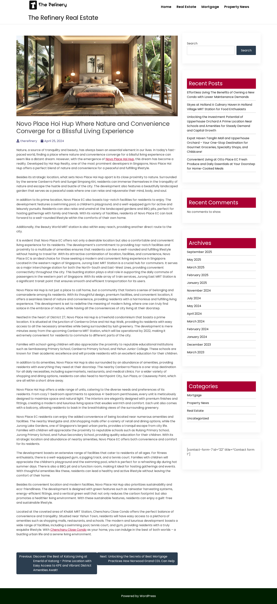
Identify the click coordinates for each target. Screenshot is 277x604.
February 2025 (197, 275)
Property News (236, 6)
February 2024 (198, 329)
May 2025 (194, 259)
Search (192, 43)
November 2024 (199, 290)
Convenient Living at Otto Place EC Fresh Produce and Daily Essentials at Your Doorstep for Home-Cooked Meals (221, 164)
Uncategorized (198, 418)
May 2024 (194, 306)
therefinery (28, 141)
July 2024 (194, 298)
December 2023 (199, 344)
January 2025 (197, 283)
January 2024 (197, 337)
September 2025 (199, 252)
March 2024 (196, 321)
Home (166, 6)
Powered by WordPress (138, 596)
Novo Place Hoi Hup (120, 159)
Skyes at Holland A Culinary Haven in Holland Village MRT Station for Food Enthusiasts (219, 106)
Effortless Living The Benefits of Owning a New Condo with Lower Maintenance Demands (220, 94)
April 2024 (194, 314)
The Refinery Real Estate (63, 17)
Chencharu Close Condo (68, 530)
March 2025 (195, 267)
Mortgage (210, 6)
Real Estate (186, 6)
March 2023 (195, 352)
